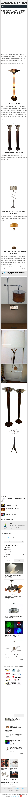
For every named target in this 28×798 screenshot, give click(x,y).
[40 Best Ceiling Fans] (14, 763)
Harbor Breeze (8, 549)
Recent (18, 560)
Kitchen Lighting (8, 552)
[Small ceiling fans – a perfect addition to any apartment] (5, 774)
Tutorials (7, 556)
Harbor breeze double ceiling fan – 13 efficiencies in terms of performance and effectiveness (13, 596)
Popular (9, 560)
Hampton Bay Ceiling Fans (10, 551)
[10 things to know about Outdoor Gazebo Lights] (14, 774)
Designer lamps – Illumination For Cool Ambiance (15, 719)
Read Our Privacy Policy (15, 796)
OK (21, 796)
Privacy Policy (17, 791)
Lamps (6, 15)
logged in (9, 537)
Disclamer (10, 791)
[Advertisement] (18, 25)
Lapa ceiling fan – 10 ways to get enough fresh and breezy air (16, 749)
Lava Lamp (7, 547)
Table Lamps (7, 554)
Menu (3, 6)
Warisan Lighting (14, 2)
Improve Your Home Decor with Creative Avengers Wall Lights (16, 742)
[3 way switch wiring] (5, 763)
